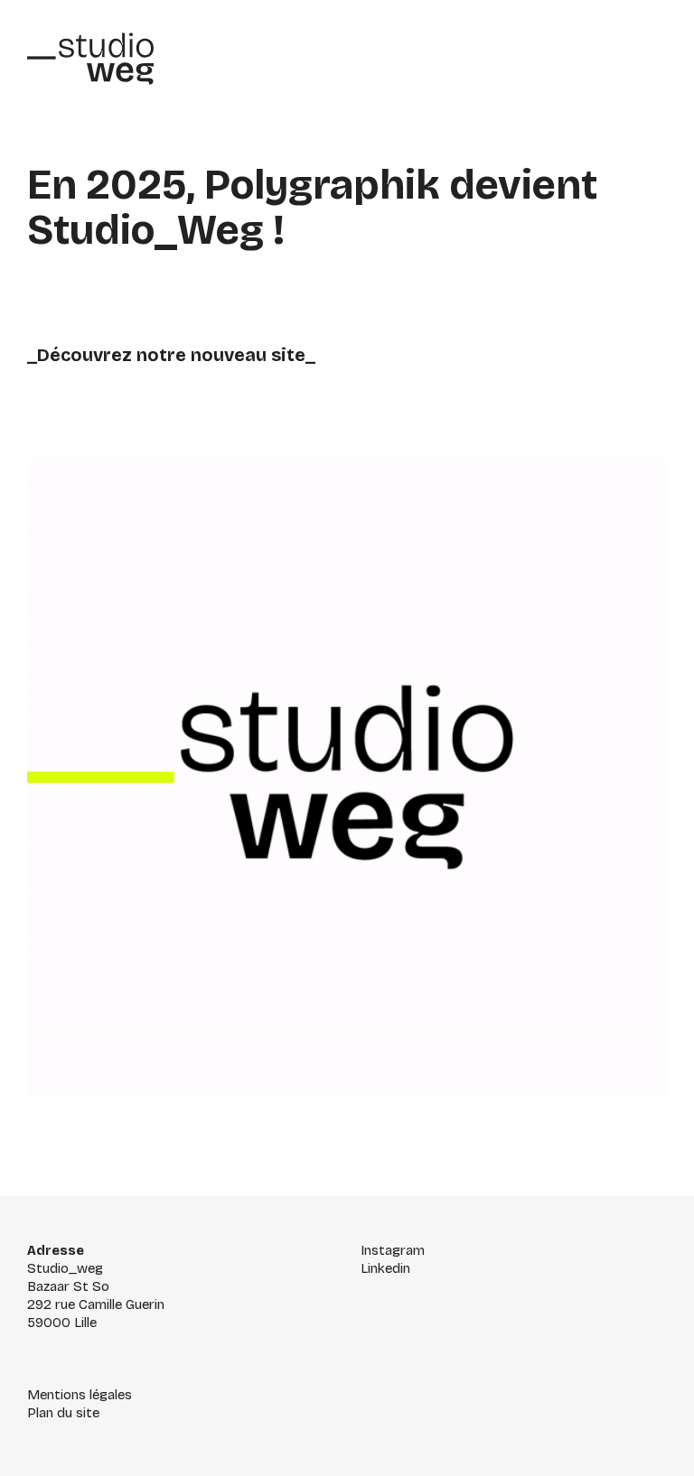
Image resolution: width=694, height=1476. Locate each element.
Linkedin (385, 1268)
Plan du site (63, 1413)
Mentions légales (79, 1395)
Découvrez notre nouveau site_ (176, 355)
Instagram (393, 1250)
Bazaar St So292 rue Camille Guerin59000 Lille (95, 1304)
